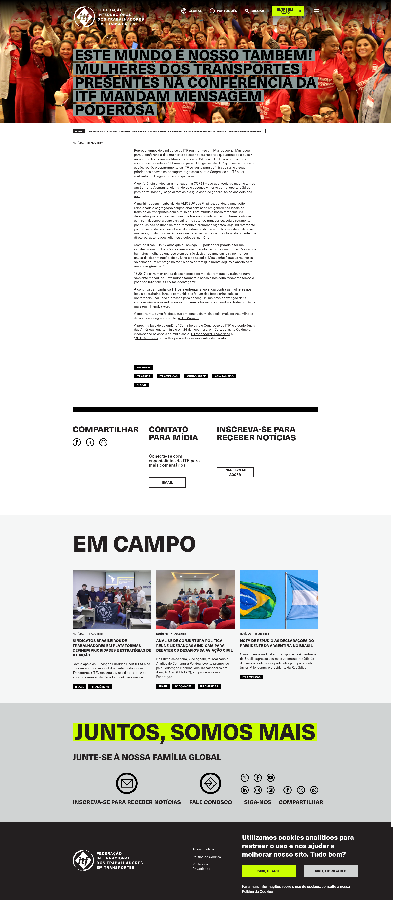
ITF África (143, 376)
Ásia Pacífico (224, 376)
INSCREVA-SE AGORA (235, 472)
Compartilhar (106, 429)
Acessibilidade (203, 849)
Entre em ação (285, 11)
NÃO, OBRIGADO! (330, 870)
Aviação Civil (183, 686)
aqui (137, 195)
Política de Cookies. (258, 891)
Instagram (257, 790)
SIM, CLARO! (269, 870)
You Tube (270, 778)
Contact (210, 785)
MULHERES (144, 367)
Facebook (257, 778)
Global (142, 385)
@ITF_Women (188, 317)
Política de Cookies (207, 856)
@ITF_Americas (146, 337)
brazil (79, 686)
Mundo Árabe (196, 376)
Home (79, 131)
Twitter (244, 778)
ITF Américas (168, 376)
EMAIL (167, 482)
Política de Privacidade (201, 866)
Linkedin (244, 790)
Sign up (127, 785)
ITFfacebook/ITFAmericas (210, 333)
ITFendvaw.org (159, 306)
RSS (270, 790)
